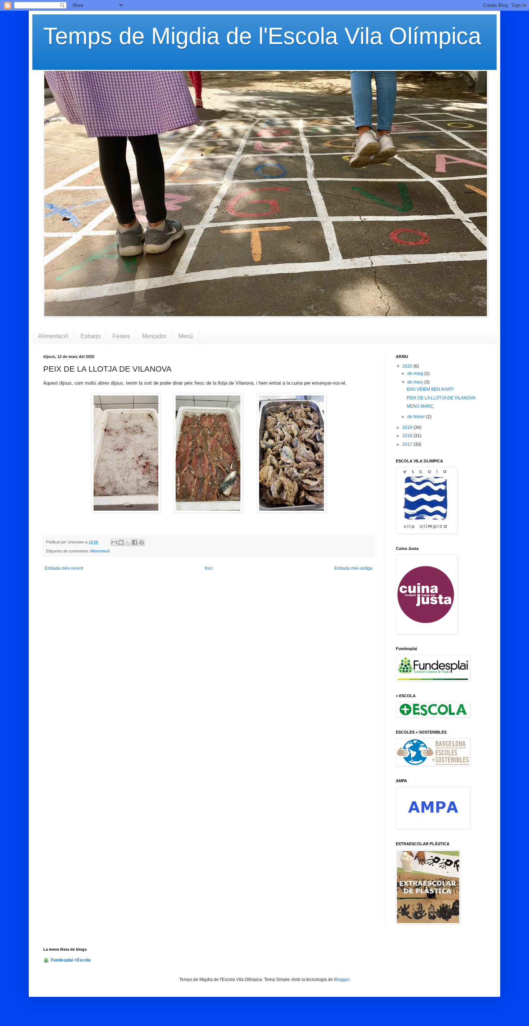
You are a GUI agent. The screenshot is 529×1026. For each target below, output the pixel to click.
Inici (209, 568)
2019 (407, 427)
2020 (407, 366)
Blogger (341, 979)
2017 (407, 444)
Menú (185, 336)
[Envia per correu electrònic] (114, 542)
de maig (415, 373)
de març (415, 382)
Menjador (154, 336)
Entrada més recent (64, 568)
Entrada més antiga (353, 568)
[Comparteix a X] (127, 542)
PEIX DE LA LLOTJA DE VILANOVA (441, 397)
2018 (407, 435)
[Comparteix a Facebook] (134, 542)
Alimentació (53, 336)
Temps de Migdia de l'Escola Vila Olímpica (262, 36)
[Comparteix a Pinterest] (141, 542)
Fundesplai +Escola (71, 960)
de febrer (416, 416)
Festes (121, 336)
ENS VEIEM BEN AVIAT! (430, 389)
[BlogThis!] (121, 542)
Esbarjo (90, 336)
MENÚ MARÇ (420, 406)
